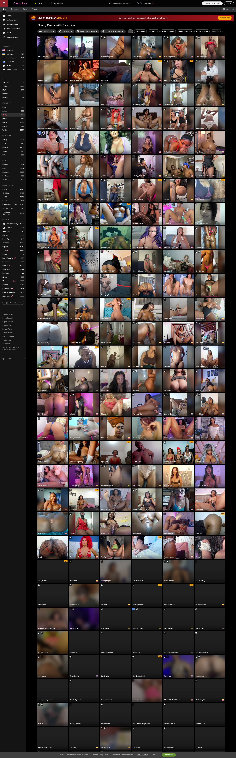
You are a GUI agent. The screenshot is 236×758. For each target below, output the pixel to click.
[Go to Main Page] (20, 3)
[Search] (138, 3)
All (130, 31)
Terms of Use (7, 333)
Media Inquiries (7, 325)
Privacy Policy (7, 329)
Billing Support (7, 318)
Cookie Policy (142, 755)
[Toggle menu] (4, 3)
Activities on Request (113, 31)
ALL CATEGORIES (15, 303)
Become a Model (8, 336)
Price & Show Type (87, 31)
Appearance (47, 31)
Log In (229, 3)
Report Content (7, 322)
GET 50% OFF (225, 18)
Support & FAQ (7, 314)
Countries (66, 31)
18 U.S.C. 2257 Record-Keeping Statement (10, 348)
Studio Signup (7, 340)
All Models (6, 344)
